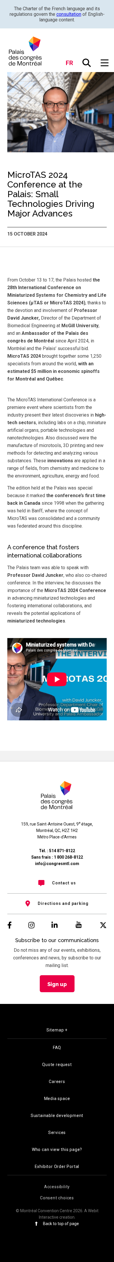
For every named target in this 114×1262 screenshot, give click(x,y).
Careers (57, 1081)
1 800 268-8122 (68, 857)
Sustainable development (57, 1115)
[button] (87, 63)
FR (69, 62)
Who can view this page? (57, 1149)
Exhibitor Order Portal (57, 1166)
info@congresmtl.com (57, 863)
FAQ (57, 1047)
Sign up (57, 984)
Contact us (64, 883)
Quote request (57, 1064)
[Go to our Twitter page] (103, 925)
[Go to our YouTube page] (78, 925)
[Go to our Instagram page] (31, 925)
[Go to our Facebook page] (9, 925)
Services (57, 1132)
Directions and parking (63, 903)
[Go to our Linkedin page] (54, 925)
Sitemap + (57, 1030)
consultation (68, 14)
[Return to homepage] (25, 51)
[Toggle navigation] (105, 63)
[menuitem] (57, 883)
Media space (57, 1098)
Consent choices (57, 1198)
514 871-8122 (62, 850)
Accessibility (57, 1186)
